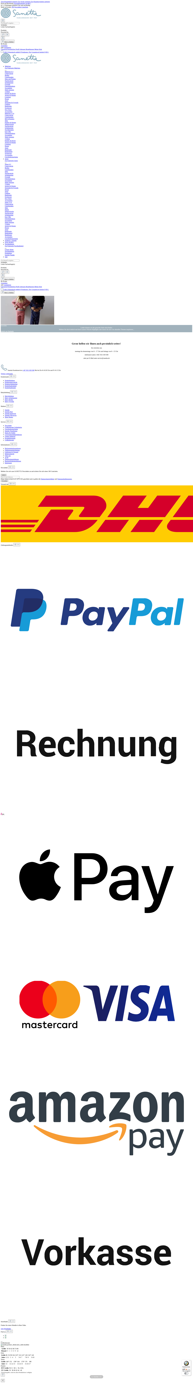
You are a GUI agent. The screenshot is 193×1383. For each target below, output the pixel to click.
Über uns (8, 456)
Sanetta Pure (9, 412)
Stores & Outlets (10, 433)
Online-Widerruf (10, 436)
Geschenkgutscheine (11, 429)
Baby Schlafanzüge (11, 398)
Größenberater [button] (9, 440)
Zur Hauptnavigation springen (40, 2)
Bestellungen (30, 49)
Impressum (8, 463)
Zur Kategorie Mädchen (12, 68)
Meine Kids (38, 49)
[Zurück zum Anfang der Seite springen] (3, 1375)
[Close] (1, 1341)
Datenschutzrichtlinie (47, 479)
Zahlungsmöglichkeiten (12, 450)
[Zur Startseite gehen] (21, 18)
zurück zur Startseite (7, 331)
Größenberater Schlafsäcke (13, 427)
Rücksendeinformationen (13, 448)
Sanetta (7, 410)
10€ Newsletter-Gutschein (19, 7)
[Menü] (3, 20)
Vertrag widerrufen (7, 374)
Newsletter (8, 425)
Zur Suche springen (24, 2)
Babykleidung (9, 396)
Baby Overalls (9, 401)
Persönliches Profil (13, 49)
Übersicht (4, 49)
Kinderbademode (10, 388)
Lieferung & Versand (11, 452)
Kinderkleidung (10, 380)
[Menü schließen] (5, 70)
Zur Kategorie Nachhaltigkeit (14, 246)
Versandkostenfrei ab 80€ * (22, 3)
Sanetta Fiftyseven (10, 415)
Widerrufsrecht (9, 454)
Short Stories (9, 417)
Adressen (23, 49)
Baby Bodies (9, 400)
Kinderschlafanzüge (11, 384)
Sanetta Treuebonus (11, 431)
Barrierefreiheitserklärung (13, 461)
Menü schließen (9, 42)
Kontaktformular (10, 438)
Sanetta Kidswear (10, 413)
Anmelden (4, 46)
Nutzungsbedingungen (64, 479)
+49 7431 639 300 (28, 370)
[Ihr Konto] (3, 38)
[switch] (186, 1373)
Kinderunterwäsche (11, 382)
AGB (6, 457)
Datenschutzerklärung (12, 459)
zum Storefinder (6, 1329)
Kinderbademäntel (10, 386)
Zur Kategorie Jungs (11, 161)
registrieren (7, 47)
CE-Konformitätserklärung (13, 434)
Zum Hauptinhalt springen (9, 2)
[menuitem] (5, 1336)
